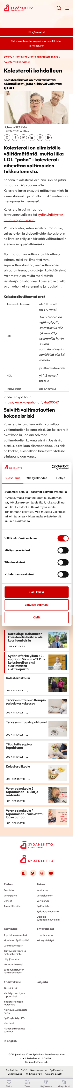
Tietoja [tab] (60, 478)
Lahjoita (42, 982)
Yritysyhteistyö (45, 940)
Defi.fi (24, 1070)
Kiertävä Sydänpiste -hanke (16, 1011)
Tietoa (8, 884)
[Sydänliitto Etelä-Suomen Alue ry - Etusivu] (36, 844)
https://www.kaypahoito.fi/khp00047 (31, 402)
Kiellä (36, 617)
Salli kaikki (36, 592)
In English (10, 1041)
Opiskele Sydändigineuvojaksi (48, 918)
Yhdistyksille (12, 982)
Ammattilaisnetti (53, 1073)
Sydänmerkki (56, 1070)
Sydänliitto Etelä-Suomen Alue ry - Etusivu (30, 8)
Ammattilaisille (12, 906)
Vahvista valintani (36, 604)
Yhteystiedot (45, 929)
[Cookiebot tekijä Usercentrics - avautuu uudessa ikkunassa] (52, 467)
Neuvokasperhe (38, 1070)
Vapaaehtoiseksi (13, 964)
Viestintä (9, 1023)
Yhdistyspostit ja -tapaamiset (14, 995)
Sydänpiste (43, 906)
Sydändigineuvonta (48, 911)
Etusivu (8, 56)
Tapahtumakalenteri (15, 935)
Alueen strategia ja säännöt (15, 1030)
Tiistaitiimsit (11, 988)
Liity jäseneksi (11, 959)
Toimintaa (11, 929)
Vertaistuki (43, 900)
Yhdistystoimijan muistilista (13, 1003)
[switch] (63, 550)
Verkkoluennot (45, 895)
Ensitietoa (9, 890)
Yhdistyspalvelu (34, 1073)
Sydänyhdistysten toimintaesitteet (14, 971)
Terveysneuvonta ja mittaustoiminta (36, 56)
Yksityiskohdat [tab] (36, 478)
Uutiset (8, 900)
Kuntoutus (42, 890)
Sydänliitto (12, 1070)
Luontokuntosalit (13, 945)
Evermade (42, 1061)
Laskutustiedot (45, 935)
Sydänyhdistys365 (14, 1018)
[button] (58, 9)
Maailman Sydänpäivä (17, 940)
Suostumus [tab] (12, 478)
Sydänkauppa (15, 1073)
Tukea (41, 884)
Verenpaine (10, 895)
